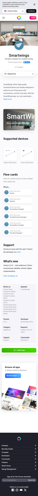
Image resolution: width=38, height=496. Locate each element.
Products (5, 446)
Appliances (7, 330)
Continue (31, 11)
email (18, 252)
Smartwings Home (27, 322)
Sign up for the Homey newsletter (19, 477)
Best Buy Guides (7, 449)
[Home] (19, 18)
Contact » (6, 340)
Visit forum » (25, 340)
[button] (14, 11)
